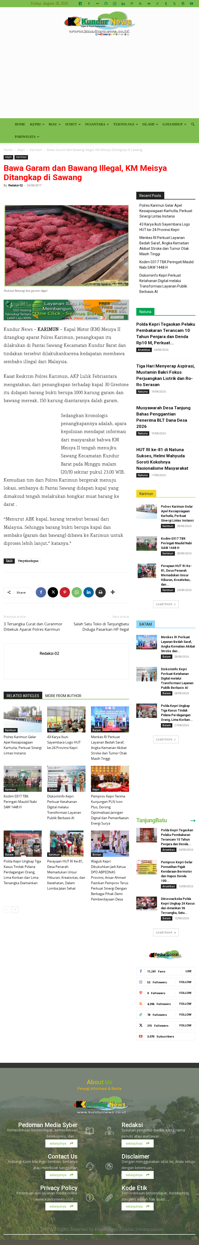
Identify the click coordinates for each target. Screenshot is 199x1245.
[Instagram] (114, 3)
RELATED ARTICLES (23, 696)
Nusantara (95, 124)
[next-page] (15, 909)
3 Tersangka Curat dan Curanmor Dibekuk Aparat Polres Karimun (33, 626)
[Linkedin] (123, 3)
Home (20, 124)
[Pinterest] (132, 3)
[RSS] (140, 3)
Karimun (36, 150)
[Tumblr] (166, 3)
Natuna (145, 312)
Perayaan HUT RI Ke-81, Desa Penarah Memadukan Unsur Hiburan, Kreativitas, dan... (176, 575)
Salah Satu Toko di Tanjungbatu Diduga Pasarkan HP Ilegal (101, 626)
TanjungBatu (151, 820)
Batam (97, 730)
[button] (193, 124)
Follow (185, 982)
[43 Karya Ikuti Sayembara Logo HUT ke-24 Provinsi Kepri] (66, 719)
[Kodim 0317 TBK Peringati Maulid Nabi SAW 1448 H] (23, 779)
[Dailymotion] (80, 3)
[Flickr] (97, 3)
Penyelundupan (28, 561)
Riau (53, 124)
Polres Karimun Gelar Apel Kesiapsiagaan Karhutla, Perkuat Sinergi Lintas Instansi (165, 210)
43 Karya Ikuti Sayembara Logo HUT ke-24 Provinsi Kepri (64, 742)
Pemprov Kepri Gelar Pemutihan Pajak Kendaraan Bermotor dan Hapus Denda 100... (177, 871)
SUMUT (71, 124)
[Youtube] (191, 3)
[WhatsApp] (77, 592)
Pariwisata (25, 137)
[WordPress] (183, 3)
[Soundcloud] (149, 3)
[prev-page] (7, 909)
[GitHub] (106, 3)
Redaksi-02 (15, 185)
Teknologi (123, 124)
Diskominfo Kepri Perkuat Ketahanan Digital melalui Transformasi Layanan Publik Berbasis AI (64, 807)
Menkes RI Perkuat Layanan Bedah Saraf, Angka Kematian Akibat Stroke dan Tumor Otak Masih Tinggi (109, 748)
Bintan (97, 854)
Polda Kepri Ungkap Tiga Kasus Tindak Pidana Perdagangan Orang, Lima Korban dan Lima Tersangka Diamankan (22, 872)
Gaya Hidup (172, 124)
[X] (174, 3)
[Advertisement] (99, 79)
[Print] (100, 592)
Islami (148, 124)
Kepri (35, 124)
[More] (112, 592)
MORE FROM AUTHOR (63, 696)
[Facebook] (89, 3)
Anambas (144, 350)
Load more (164, 604)
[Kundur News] (99, 24)
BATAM (145, 624)
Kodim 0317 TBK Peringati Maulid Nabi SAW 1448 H (20, 801)
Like (188, 971)
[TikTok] (157, 3)
